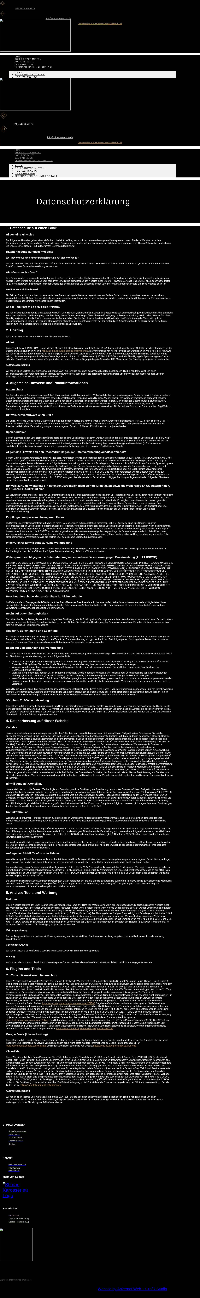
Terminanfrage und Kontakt (34, 67)
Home (19, 72)
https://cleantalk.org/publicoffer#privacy (41, 1085)
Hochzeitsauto (26, 77)
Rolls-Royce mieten (30, 74)
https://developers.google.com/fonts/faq (26, 1045)
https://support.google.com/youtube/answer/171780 (68, 1003)
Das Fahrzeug (25, 173)
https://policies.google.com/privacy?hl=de (27, 1020)
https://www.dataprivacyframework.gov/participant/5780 (84, 1028)
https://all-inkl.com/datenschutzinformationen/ (65, 351)
